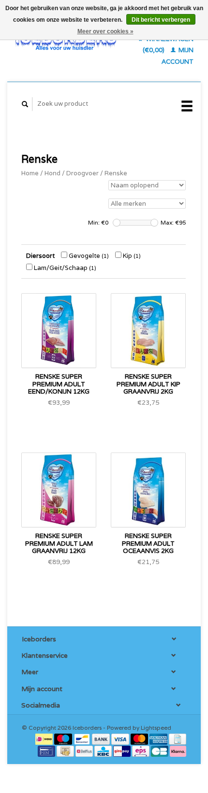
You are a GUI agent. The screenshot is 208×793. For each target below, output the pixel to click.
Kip (131, 256)
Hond (52, 173)
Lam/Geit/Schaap (64, 268)
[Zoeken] (25, 104)
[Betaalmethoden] (44, 739)
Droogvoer (82, 173)
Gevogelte (88, 256)
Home (30, 173)
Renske (115, 173)
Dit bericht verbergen (161, 19)
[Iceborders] (66, 41)
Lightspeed (156, 727)
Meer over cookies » (105, 31)
